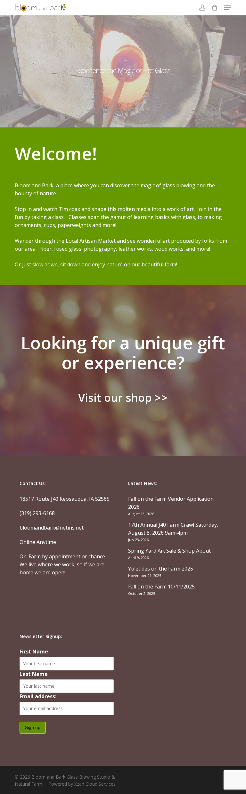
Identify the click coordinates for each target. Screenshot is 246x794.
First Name (34, 651)
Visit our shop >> (123, 397)
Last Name (34, 673)
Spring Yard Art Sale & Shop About (169, 550)
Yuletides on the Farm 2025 (160, 568)
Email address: (38, 696)
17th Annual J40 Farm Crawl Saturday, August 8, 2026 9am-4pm (173, 528)
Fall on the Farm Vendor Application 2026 (171, 502)
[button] (227, 7)
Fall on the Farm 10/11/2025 (161, 586)
